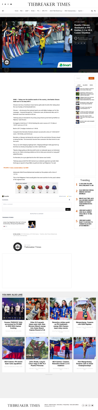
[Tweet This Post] (78, 43)
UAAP (26, 11)
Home (16, 11)
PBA (21, 11)
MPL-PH (44, 11)
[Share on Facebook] (75, 43)
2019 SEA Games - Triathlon (37, 234)
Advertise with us (52, 404)
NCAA (32, 11)
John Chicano (16, 235)
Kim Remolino (23, 235)
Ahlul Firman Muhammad (51, 234)
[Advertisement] (36, 86)
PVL (38, 11)
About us (46, 404)
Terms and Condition (74, 404)
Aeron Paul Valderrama (57, 331)
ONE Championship (70, 11)
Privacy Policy (66, 404)
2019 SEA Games (25, 234)
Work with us (59, 404)
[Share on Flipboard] (81, 43)
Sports (80, 11)
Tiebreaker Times (84, 37)
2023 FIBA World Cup (56, 11)
